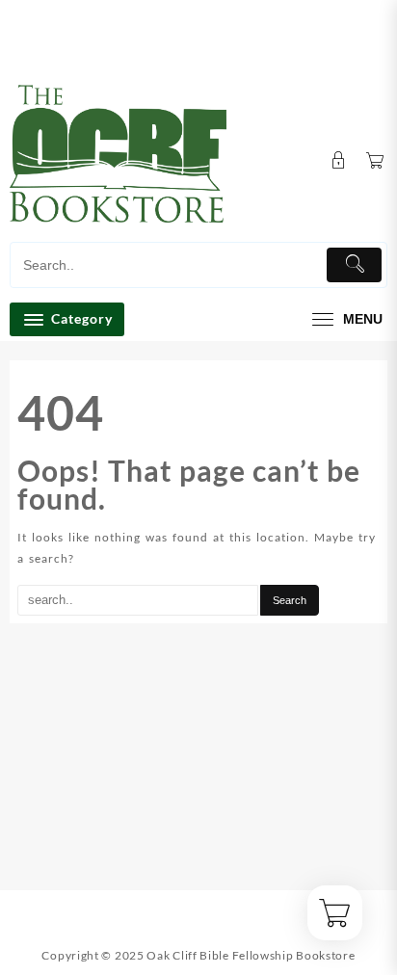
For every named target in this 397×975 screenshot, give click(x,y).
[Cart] (375, 161)
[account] (338, 160)
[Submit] (354, 265)
